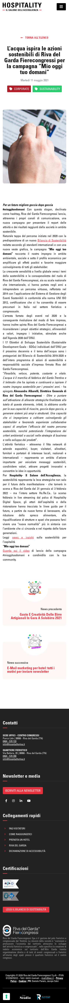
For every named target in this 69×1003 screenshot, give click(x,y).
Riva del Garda (17, 845)
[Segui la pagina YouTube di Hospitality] (29, 800)
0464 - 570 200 (9, 756)
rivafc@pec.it (47, 978)
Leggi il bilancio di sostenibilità (26, 909)
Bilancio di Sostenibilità (52, 240)
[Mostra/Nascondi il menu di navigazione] (61, 7)
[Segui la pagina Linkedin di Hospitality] (21, 800)
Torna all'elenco (36, 37)
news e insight (23, 537)
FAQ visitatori (17, 828)
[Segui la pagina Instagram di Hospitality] (13, 800)
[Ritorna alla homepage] (22, 6)
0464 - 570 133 (9, 741)
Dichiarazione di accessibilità (27, 851)
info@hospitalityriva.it (14, 744)
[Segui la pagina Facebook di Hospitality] (6, 800)
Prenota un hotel (19, 839)
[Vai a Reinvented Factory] (43, 996)
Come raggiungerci (20, 834)
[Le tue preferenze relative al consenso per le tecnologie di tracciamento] (6, 996)
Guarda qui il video (16, 550)
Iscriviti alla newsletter (22, 790)
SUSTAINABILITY (50, 89)
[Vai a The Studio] (25, 997)
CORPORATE (21, 89)
